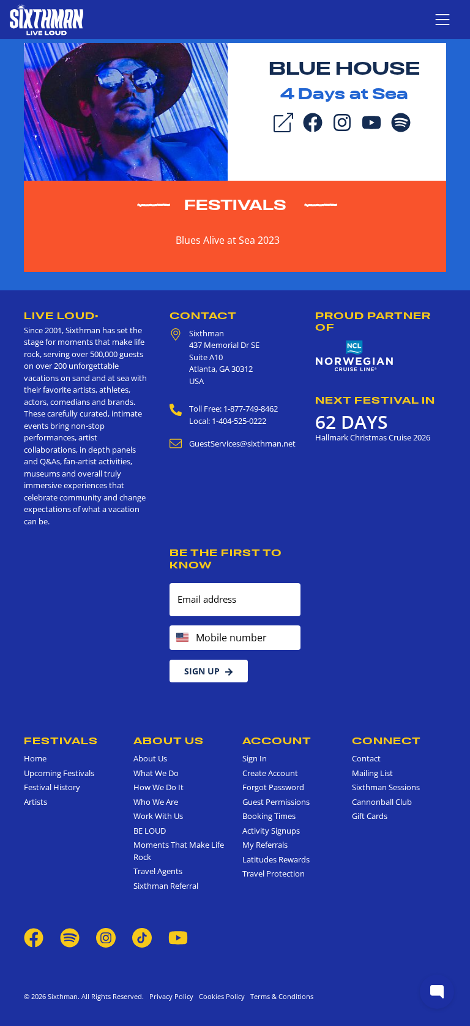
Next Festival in (375, 400)
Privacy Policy (171, 996)
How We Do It (158, 787)
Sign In (254, 758)
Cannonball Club (382, 801)
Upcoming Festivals (59, 773)
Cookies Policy (220, 996)
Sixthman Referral (165, 885)
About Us (168, 740)
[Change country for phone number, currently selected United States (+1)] (181, 637)
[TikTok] (143, 936)
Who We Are (155, 801)
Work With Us (158, 815)
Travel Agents (157, 871)
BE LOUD (149, 830)
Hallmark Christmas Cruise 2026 (372, 437)
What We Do (156, 773)
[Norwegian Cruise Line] (354, 356)
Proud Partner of (373, 321)
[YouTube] (371, 121)
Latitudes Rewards (276, 859)
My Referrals (265, 844)
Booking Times (269, 815)
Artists (35, 801)
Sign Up (202, 671)
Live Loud (61, 315)
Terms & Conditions (280, 996)
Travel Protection (273, 873)
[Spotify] (401, 121)
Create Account (270, 773)
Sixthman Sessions (386, 787)
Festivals (235, 204)
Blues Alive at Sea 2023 (228, 240)
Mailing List (372, 773)
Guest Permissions (276, 801)
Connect (386, 740)
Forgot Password (273, 787)
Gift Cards (369, 815)
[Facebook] (313, 121)
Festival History (52, 787)
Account (276, 740)
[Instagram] (342, 121)
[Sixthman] (46, 19)
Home (35, 758)
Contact (203, 315)
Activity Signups (271, 830)
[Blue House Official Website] (126, 111)
